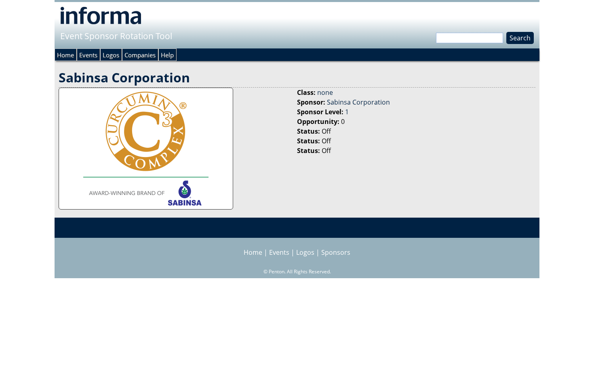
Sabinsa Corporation (358, 102)
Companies (140, 55)
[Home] (101, 15)
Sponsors (335, 252)
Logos (111, 55)
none (325, 92)
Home (65, 55)
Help (167, 55)
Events (88, 55)
